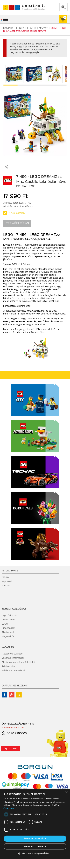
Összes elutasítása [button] (35, 846)
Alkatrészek (8, 632)
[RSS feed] (19, 694)
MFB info (6, 585)
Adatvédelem (9, 666)
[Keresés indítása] (63, 7)
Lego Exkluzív (9, 615)
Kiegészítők (8, 636)
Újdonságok (8, 628)
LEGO (5, 624)
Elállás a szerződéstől (13, 670)
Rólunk (5, 577)
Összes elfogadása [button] (35, 838)
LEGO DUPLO (9, 619)
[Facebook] (4, 694)
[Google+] (11, 694)
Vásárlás (8, 647)
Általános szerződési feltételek (18, 662)
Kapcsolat (7, 581)
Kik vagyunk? (10, 570)
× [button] (66, 792)
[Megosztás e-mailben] (6, 167)
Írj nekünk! (11, 748)
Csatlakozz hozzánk (15, 685)
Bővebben (8, 808)
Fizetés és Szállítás (12, 653)
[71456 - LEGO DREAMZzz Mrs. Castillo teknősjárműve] (35, 122)
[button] (35, 853)
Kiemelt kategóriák (14, 608)
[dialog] (35, 824)
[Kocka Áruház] (21, 7)
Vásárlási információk (13, 658)
